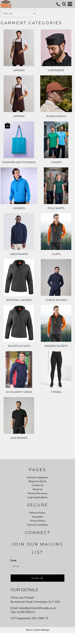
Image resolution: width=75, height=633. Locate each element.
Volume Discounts (37, 493)
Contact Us (38, 485)
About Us (37, 489)
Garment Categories (37, 477)
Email (14, 560)
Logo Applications (38, 497)
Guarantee (37, 516)
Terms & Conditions (37, 524)
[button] (64, 4)
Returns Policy (37, 512)
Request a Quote (37, 481)
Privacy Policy (37, 520)
